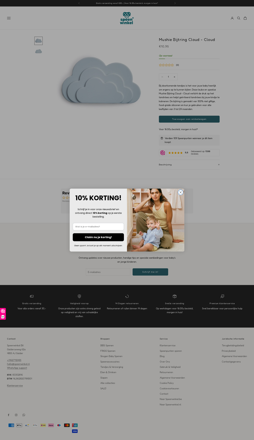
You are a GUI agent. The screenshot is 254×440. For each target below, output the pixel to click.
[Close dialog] (180, 192)
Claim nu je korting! (98, 237)
